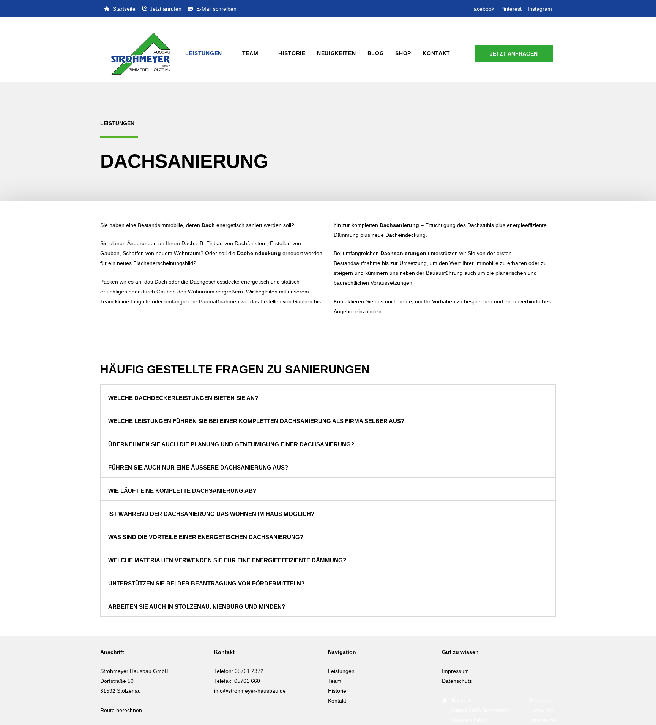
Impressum (455, 671)
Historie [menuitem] (292, 53)
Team (334, 681)
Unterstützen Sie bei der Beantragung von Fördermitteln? (206, 583)
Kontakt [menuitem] (436, 53)
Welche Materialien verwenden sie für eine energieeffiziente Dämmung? (227, 560)
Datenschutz (457, 681)
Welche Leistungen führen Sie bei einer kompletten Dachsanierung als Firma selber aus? (256, 421)
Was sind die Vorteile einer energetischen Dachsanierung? (205, 537)
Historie (337, 691)
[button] (328, 396)
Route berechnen (121, 710)
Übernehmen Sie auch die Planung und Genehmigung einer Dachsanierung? (231, 444)
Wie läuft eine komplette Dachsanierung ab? (182, 490)
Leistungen (341, 671)
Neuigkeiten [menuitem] (336, 53)
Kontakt (337, 701)
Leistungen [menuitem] (203, 53)
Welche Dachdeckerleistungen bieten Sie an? (183, 398)
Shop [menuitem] (403, 53)
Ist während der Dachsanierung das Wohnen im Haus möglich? (211, 514)
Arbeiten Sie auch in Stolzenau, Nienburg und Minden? (196, 606)
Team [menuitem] (250, 53)
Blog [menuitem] (375, 53)
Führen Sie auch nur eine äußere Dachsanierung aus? (198, 467)
